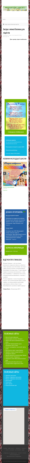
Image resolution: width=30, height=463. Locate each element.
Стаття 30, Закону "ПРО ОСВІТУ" (13, 153)
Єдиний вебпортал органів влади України (15, 355)
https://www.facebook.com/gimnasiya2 (14, 456)
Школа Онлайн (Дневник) (11, 337)
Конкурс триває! (9, 228)
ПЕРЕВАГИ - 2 (18, 448)
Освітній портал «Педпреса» (12, 357)
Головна (5, 448)
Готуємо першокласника (8, 187)
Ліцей (9, 448)
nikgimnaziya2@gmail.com (15, 454)
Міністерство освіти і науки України (14, 350)
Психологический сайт (11, 385)
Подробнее (5, 190)
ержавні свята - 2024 (10, 251)
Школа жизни (8, 380)
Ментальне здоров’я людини (12, 215)
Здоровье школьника (10, 375)
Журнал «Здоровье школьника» (13, 377)
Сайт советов (8, 383)
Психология (8, 382)
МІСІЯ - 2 (13, 448)
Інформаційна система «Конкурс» (14, 338)
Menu (4, 19)
